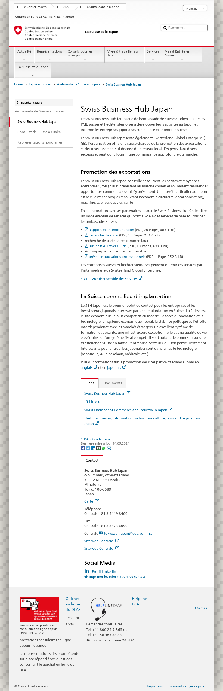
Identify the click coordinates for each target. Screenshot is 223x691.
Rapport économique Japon (132, 229)
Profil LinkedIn (104, 571)
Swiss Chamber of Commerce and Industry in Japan (125, 410)
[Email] (109, 448)
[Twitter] (88, 448)
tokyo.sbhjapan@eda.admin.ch (129, 533)
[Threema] (98, 448)
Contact (89, 460)
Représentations (49, 51)
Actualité (24, 51)
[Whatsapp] (104, 448)
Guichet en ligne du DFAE (73, 604)
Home (18, 84)
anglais (86, 367)
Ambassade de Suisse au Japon (78, 84)
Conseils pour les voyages (80, 53)
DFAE (66, 7)
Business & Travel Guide (128, 246)
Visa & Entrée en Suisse (177, 53)
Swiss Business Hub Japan (104, 393)
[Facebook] (83, 448)
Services (153, 51)
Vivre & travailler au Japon (122, 53)
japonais (114, 367)
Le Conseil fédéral (35, 7)
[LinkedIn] (93, 448)
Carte (89, 501)
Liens (87, 383)
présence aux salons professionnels (136, 256)
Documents (112, 383)
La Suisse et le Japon (32, 67)
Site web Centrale (99, 541)
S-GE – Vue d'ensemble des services (109, 278)
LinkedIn (96, 401)
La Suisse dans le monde (102, 7)
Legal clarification (124, 235)
